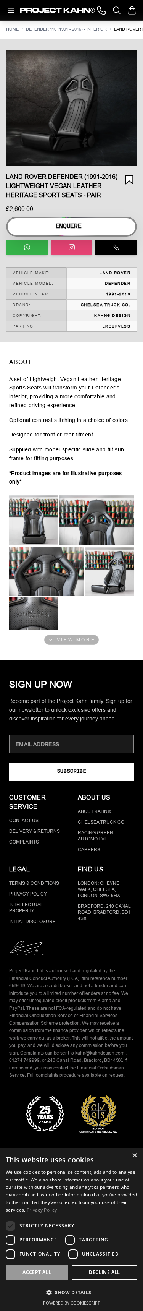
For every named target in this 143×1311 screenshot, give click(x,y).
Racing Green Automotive (95, 836)
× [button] (134, 1156)
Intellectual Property (26, 907)
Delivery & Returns (34, 831)
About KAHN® (94, 811)
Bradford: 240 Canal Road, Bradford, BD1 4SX (104, 912)
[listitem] (33, 520)
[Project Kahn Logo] (57, 10)
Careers (89, 849)
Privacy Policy (28, 894)
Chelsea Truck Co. (101, 822)
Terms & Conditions (34, 883)
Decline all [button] (104, 1272)
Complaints (24, 842)
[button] (71, 108)
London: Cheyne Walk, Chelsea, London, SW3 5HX (99, 889)
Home (12, 29)
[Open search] (116, 10)
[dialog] (71, 1229)
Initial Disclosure (32, 921)
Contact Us (24, 820)
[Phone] (101, 10)
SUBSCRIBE (71, 771)
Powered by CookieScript (71, 1303)
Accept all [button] (36, 1272)
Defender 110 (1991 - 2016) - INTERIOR (66, 29)
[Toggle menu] (11, 10)
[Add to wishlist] (129, 180)
